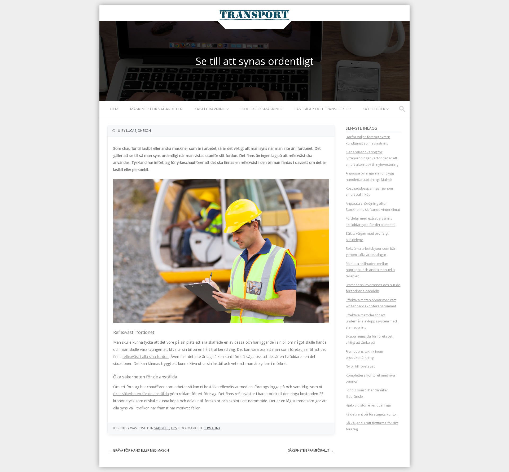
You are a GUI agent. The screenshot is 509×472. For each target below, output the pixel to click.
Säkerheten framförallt (310, 450)
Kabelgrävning (209, 108)
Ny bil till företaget (360, 366)
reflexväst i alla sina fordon (145, 356)
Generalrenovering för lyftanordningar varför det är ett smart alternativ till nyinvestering (372, 158)
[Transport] (254, 19)
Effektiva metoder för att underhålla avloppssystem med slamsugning (371, 321)
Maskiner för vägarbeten (156, 108)
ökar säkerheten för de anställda (141, 393)
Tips (174, 428)
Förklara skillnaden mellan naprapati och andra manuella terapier (370, 269)
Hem (114, 108)
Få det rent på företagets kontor (371, 414)
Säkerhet (161, 428)
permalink (212, 428)
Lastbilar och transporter (322, 108)
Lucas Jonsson (138, 130)
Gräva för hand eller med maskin (139, 450)
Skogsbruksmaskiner (261, 108)
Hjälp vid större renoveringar (369, 405)
